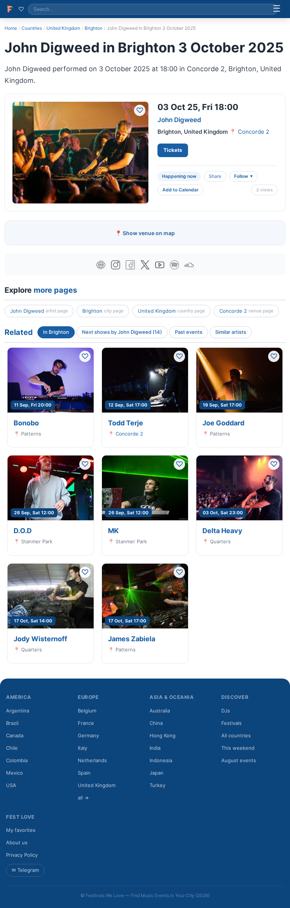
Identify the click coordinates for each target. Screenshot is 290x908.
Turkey (157, 785)
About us (17, 842)
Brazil (12, 723)
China (156, 723)
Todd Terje (125, 423)
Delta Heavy (222, 531)
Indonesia (161, 760)
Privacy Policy (22, 855)
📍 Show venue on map (145, 233)
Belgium (87, 711)
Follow (241, 176)
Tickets (173, 150)
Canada (14, 735)
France (86, 723)
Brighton (93, 28)
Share (215, 176)
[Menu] (277, 9)
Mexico (14, 773)
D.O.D (23, 531)
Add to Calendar (180, 190)
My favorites (20, 830)
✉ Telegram (25, 870)
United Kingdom (63, 28)
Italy (82, 748)
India (155, 748)
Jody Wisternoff (40, 639)
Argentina (17, 711)
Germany (88, 735)
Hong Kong (163, 735)
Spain (84, 773)
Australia (160, 711)
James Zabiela (131, 639)
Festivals (231, 723)
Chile (12, 748)
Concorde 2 (253, 131)
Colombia (17, 760)
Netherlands (92, 760)
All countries (236, 735)
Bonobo (26, 423)
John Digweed (179, 120)
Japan (157, 773)
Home (11, 28)
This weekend (238, 748)
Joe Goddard (223, 423)
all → (83, 798)
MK (113, 531)
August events (238, 760)
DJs (225, 711)
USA (11, 785)
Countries (32, 28)
